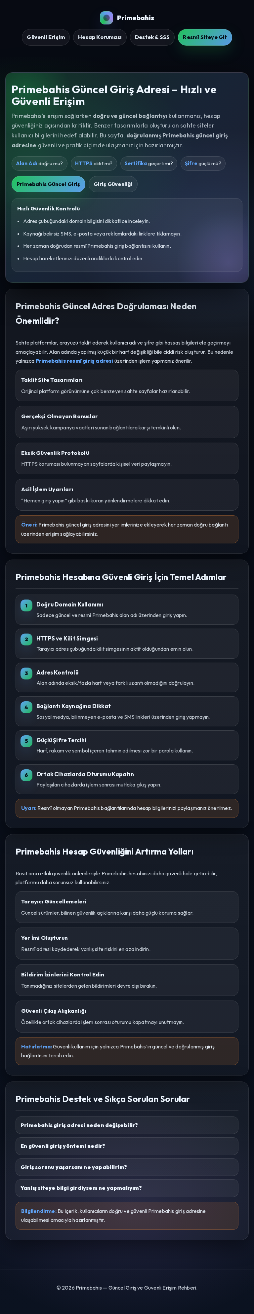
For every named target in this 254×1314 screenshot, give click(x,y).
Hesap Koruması (100, 37)
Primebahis (135, 18)
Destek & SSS (152, 37)
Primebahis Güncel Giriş (48, 184)
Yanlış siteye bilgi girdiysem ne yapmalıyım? (81, 1188)
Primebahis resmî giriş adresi (74, 360)
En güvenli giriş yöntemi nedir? (63, 1146)
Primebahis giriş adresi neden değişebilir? (79, 1125)
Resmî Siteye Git (205, 37)
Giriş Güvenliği (113, 184)
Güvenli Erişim (46, 37)
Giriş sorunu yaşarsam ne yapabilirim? (74, 1167)
